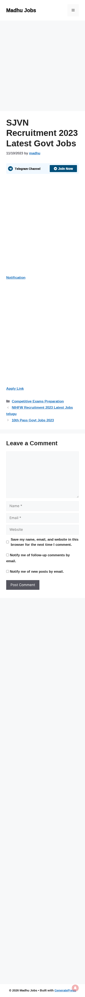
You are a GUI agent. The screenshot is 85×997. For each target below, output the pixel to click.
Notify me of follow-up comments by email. (38, 558)
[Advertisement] (42, 67)
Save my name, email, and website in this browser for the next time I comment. (44, 542)
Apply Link (15, 388)
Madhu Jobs (21, 10)
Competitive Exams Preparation (38, 401)
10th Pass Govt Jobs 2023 (33, 420)
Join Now (65, 168)
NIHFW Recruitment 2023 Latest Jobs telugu (39, 410)
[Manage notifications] (75, 988)
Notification (15, 277)
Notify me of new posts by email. (37, 571)
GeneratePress (65, 990)
